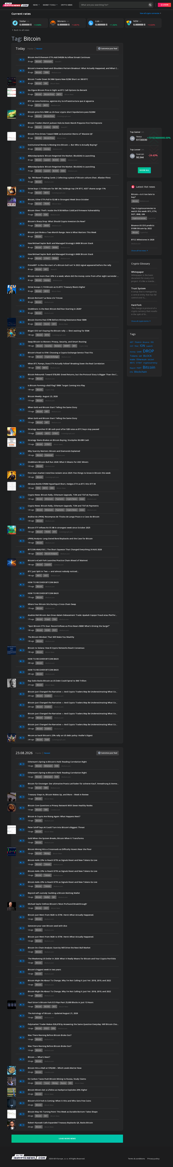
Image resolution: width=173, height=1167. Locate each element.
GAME (139, 352)
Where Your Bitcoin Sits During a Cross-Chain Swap (52, 604)
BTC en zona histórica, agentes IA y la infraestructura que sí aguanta (61, 101)
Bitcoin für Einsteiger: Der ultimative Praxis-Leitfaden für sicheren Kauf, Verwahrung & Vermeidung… (73, 783)
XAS (51, 488)
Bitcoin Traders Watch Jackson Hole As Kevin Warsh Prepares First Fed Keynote (65, 123)
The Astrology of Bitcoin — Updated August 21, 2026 (53, 1013)
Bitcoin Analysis (51, 554)
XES (70, 1083)
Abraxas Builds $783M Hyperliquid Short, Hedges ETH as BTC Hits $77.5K (62, 484)
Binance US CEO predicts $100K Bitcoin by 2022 (142, 227)
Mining (47, 853)
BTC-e (38, 105)
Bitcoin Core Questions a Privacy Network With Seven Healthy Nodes (60, 805)
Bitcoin (38, 61)
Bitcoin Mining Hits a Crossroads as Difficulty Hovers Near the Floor (60, 849)
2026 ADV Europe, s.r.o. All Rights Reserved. (67, 1159)
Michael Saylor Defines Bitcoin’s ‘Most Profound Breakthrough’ (57, 904)
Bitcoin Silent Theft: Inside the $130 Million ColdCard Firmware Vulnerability (64, 210)
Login (165, 5)
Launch (47, 160)
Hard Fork (136, 305)
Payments (60, 499)
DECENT (151, 359)
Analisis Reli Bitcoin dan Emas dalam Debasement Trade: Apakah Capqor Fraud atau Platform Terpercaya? (73, 615)
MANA (55, 247)
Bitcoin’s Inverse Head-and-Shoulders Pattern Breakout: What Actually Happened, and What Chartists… (73, 68)
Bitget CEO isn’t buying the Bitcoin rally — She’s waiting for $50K (58, 330)
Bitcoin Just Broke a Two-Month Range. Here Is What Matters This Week (62, 232)
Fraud (47, 619)
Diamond (48, 455)
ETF (54, 532)
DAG (63, 160)
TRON (46, 204)
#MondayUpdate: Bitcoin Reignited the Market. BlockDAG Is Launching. (61, 155)
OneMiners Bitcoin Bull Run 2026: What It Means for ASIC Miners (58, 462)
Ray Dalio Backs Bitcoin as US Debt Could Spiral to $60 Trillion (57, 680)
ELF (54, 897)
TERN (46, 72)
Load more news (67, 1138)
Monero (58, 346)
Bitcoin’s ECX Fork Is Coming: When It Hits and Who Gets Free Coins (59, 1100)
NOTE (55, 127)
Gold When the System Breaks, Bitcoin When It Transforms (56, 838)
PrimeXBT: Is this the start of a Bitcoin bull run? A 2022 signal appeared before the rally (69, 265)
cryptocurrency (150, 362)
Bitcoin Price (49, 94)
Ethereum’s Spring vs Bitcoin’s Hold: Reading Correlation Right (57, 761)
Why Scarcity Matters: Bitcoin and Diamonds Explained (54, 451)
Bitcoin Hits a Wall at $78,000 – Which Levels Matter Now (54, 1068)
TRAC (136, 346)
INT (45, 1116)
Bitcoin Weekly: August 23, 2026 (43, 396)
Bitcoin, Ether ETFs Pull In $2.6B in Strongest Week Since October (58, 199)
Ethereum (48, 61)
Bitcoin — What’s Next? (39, 1057)
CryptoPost (152, 218)
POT (54, 630)
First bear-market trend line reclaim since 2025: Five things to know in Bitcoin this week (69, 473)
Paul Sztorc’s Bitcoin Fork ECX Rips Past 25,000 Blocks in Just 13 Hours (60, 1002)
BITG (47, 335)
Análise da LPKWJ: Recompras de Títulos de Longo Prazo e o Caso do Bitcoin (63, 516)
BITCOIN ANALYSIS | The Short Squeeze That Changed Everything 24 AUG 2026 (65, 549)
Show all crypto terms (140, 321)
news (82, 499)
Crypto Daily (83, 346)
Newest (39, 49)
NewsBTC (58, 61)
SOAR (47, 630)
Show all (144, 170)
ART (45, 269)
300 (45, 83)
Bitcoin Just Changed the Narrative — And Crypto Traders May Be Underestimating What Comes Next (73, 691)
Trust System (138, 288)
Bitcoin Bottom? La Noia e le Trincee (45, 298)
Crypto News (72, 499)
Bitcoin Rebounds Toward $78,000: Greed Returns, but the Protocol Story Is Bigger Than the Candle (73, 374)
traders (47, 127)
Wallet (46, 897)
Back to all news (21, 30)
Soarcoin (140, 154)
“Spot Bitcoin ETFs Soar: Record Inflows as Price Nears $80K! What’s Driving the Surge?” (69, 626)
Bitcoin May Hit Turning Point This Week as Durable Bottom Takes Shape (62, 1111)
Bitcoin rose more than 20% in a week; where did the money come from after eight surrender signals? (73, 276)
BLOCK (55, 160)
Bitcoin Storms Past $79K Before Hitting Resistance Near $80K (57, 320)
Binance (146, 342)
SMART (66, 346)
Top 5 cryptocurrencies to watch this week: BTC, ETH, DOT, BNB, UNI (144, 211)
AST (54, 324)
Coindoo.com (58, 565)
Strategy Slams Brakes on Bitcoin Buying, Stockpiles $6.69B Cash (58, 440)
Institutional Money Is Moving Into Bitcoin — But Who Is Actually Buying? (62, 145)
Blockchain (140, 371)
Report (132, 368)
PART (139, 368)
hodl (47, 739)
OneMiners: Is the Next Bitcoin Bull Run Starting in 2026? (54, 309)
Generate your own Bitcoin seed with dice (47, 925)
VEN (45, 810)
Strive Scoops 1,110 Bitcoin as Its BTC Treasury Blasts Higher (56, 287)
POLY (46, 1028)
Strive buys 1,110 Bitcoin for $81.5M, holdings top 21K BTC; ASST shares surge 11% (67, 188)
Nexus (139, 136)
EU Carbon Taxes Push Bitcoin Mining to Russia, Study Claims (57, 1079)
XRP (140, 356)
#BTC (59, 94)
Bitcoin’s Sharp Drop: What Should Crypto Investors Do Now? (56, 221)
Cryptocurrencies (139, 218)
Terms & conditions (136, 1158)
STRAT (46, 247)
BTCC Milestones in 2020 (142, 239)
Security (48, 346)
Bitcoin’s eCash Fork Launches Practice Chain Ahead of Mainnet (58, 560)
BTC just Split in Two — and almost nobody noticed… (53, 571)
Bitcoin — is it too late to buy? (143, 195)
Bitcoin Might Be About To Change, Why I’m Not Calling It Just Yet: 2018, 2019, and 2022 (69, 980)
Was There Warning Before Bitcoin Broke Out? (49, 1035)
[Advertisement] (144, 83)
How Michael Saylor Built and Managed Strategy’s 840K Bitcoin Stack (60, 243)
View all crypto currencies (150, 13)
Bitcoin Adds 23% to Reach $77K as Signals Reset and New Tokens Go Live (62, 860)
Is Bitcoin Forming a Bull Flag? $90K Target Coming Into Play (56, 385)
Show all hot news (139, 250)
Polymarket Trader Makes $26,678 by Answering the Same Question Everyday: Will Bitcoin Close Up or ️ (73, 1024)
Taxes (46, 1083)
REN (45, 788)
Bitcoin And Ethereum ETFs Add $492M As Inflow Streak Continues (59, 57)
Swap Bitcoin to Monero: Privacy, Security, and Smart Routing (57, 341)
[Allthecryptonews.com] (15, 4)
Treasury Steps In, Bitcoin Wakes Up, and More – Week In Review (58, 794)
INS (152, 342)
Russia (63, 1083)
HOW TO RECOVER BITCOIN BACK (43, 582)
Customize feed (109, 48)
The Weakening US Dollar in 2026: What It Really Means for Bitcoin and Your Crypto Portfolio (72, 958)
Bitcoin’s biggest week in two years (44, 969)
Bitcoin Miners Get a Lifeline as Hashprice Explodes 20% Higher (57, 1090)
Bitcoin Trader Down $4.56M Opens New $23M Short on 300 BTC (58, 79)
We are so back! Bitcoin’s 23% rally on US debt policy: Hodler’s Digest (60, 735)
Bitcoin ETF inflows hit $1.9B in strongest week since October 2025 (59, 527)
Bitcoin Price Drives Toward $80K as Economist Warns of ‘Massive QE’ (60, 134)
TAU (54, 619)
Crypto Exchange (51, 357)
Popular (31, 49)
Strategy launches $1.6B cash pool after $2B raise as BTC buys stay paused (63, 429)
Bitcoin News (54, 83)
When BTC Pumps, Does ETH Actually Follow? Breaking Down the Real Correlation (66, 363)
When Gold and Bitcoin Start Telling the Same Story (52, 407)
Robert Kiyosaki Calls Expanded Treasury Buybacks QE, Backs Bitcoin (60, 1122)
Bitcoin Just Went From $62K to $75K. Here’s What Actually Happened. (61, 915)
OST (46, 575)
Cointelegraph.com (64, 116)
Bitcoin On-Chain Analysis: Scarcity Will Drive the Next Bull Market (59, 947)
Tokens (47, 864)
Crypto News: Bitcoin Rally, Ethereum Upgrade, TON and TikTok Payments (63, 495)
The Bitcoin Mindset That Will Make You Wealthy (51, 637)
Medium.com (56, 72)
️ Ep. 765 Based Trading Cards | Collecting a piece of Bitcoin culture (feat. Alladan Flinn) (69, 177)
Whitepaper (137, 271)
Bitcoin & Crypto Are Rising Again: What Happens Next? (54, 816)
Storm (46, 324)
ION (45, 214)
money (47, 149)
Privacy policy (153, 1158)
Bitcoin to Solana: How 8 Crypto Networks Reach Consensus (56, 648)
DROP (46, 225)
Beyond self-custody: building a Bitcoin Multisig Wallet (54, 893)
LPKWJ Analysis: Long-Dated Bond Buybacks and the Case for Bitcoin (60, 538)
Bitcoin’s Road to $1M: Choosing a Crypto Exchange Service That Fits (60, 352)
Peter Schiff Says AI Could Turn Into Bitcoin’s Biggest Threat (56, 827)
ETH (38, 368)
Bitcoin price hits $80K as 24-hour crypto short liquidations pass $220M (61, 112)
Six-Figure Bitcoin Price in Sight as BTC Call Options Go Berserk (57, 90)
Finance (138, 342)
